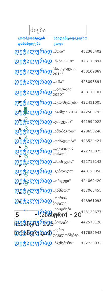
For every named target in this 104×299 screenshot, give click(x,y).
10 (27, 192)
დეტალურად (33, 51)
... (27, 201)
